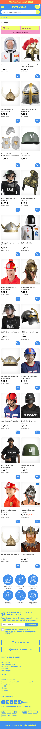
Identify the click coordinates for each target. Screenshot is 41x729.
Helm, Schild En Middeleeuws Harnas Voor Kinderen (10, 155)
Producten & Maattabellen (11, 666)
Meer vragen (6, 671)
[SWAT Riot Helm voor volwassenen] (30, 405)
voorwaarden (9, 632)
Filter (7, 28)
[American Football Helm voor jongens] (30, 361)
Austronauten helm (8, 65)
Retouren (4, 668)
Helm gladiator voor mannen (28, 511)
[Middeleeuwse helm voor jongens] (30, 316)
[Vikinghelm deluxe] (30, 539)
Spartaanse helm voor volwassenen (29, 288)
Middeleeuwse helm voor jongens (29, 333)
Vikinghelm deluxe (27, 555)
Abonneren (32, 625)
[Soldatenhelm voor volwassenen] (30, 138)
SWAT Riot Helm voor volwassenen (28, 422)
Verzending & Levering (9, 664)
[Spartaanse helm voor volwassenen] (30, 272)
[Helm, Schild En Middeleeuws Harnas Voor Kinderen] (10, 138)
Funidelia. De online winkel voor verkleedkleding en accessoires (19, 7)
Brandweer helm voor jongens (8, 511)
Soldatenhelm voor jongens (27, 466)
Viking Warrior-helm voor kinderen (10, 244)
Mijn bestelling (6, 662)
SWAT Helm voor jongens (10, 332)
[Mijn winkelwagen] (37, 7)
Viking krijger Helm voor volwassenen (9, 377)
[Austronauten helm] (10, 49)
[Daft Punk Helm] (30, 227)
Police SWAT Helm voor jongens (9, 199)
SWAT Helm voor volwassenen (7, 466)
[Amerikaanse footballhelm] (10, 405)
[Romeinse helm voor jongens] (30, 183)
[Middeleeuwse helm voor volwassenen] (30, 94)
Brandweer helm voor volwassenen (8, 288)
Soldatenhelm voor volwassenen (27, 155)
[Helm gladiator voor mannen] (30, 494)
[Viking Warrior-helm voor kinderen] (10, 227)
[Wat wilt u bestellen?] (2, 6)
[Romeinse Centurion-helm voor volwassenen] (30, 49)
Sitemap (4, 688)
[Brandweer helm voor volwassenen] (10, 272)
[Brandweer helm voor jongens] (10, 494)
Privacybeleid (6, 684)
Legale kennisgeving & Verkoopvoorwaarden (17, 682)
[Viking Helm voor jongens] (10, 539)
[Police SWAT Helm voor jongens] (10, 183)
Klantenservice (21, 642)
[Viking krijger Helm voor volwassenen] (10, 361)
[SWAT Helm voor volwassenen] (10, 450)
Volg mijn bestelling (22, 649)
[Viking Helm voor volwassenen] (10, 94)
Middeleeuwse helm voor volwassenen (29, 110)
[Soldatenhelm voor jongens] (30, 450)
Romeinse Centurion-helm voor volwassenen (30, 66)
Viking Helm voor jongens (10, 555)
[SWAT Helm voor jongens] (10, 316)
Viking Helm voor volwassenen (7, 110)
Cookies (4, 686)
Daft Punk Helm (26, 243)
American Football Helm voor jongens (29, 377)
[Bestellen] (18, 76)
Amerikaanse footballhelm (10, 421)
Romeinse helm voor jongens (28, 199)
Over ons (4, 690)
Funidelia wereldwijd (8, 680)
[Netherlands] (3, 702)
